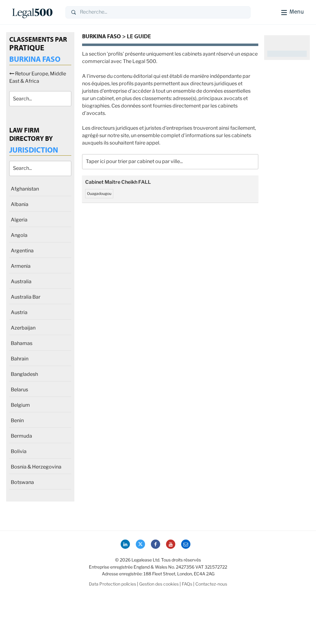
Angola (19, 235)
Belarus (19, 390)
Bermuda (21, 436)
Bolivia (19, 451)
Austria (19, 312)
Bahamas (21, 343)
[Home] (34, 12)
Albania (19, 204)
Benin (17, 420)
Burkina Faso (101, 36)
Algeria (19, 220)
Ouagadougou (99, 193)
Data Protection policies (112, 583)
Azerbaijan (23, 328)
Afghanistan (25, 189)
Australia (21, 281)
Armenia (21, 266)
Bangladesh (24, 374)
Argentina (22, 251)
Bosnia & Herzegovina (36, 467)
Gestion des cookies (159, 583)
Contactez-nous (211, 583)
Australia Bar (25, 297)
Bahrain (19, 359)
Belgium (20, 405)
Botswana (22, 482)
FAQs (187, 583)
